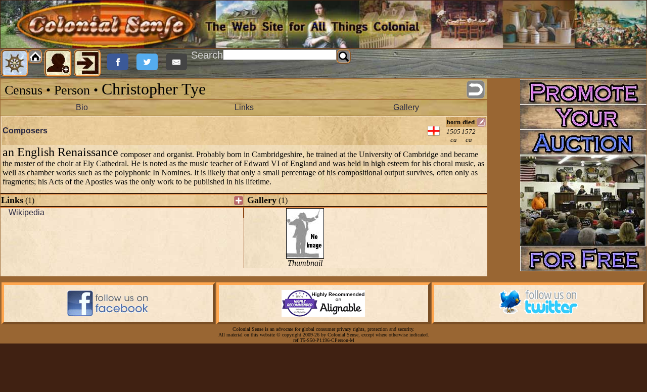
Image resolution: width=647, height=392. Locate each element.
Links (244, 107)
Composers (25, 130)
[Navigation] (14, 63)
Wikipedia (26, 212)
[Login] (87, 63)
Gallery (406, 107)
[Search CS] (344, 57)
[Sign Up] (58, 63)
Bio (82, 107)
